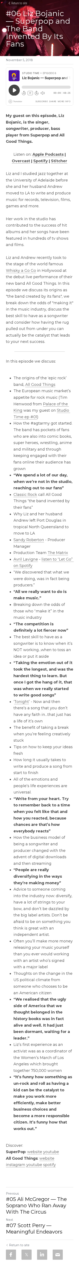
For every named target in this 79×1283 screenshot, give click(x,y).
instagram (15, 1164)
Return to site (19, 3)
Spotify (40, 161)
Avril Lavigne (25, 559)
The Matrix (58, 552)
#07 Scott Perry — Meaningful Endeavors (34, 1228)
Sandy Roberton (28, 540)
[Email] (58, 1255)
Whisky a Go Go (21, 270)
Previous (12, 1193)
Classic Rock (25, 494)
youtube (51, 1152)
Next (9, 1220)
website (34, 1152)
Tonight (21, 701)
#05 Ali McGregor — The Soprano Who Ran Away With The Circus (36, 1205)
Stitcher (59, 161)
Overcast (21, 161)
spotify (49, 1164)
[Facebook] (11, 1255)
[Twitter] (26, 1255)
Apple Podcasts (48, 154)
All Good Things (40, 384)
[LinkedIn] (42, 1255)
